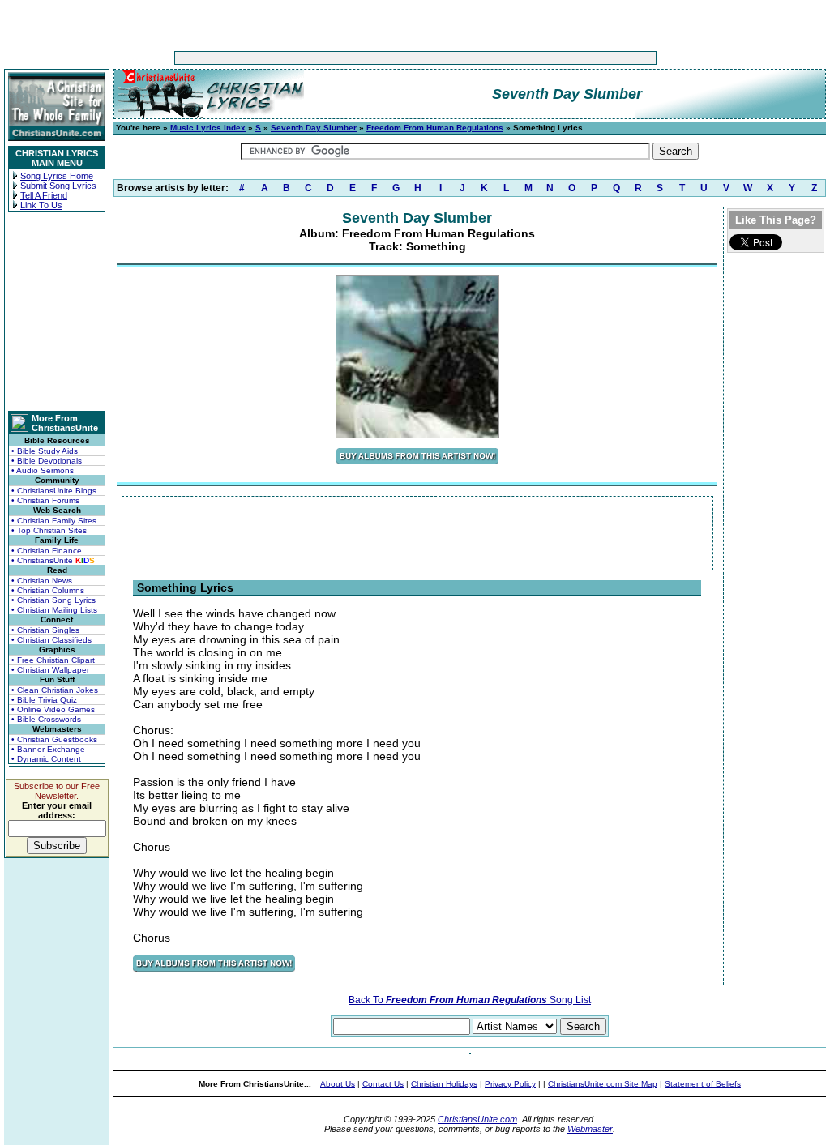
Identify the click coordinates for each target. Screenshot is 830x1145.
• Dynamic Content (46, 758)
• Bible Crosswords (46, 719)
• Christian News (41, 580)
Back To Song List (470, 1000)
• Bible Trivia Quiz (44, 699)
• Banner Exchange (48, 749)
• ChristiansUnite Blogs (53, 490)
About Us (337, 1083)
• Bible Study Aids (44, 450)
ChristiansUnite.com (477, 1119)
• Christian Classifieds (51, 639)
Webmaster (590, 1129)
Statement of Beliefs (703, 1083)
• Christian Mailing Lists (54, 609)
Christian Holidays (444, 1083)
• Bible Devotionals (46, 460)
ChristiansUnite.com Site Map (602, 1083)
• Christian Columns (47, 590)
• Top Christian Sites (49, 530)
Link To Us (41, 205)
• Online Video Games (53, 709)
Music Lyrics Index (208, 127)
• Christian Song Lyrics (53, 600)
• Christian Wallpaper (50, 669)
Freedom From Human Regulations (434, 127)
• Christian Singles (45, 630)
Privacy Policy (510, 1083)
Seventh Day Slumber (314, 127)
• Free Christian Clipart (53, 660)
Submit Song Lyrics (58, 185)
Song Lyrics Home (56, 176)
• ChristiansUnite (53, 560)
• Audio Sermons (42, 470)
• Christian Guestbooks (54, 739)
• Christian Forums (45, 500)
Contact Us (383, 1083)
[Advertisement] (364, 58)
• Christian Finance (46, 550)
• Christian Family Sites (53, 520)
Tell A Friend (43, 195)
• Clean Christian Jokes (54, 690)
